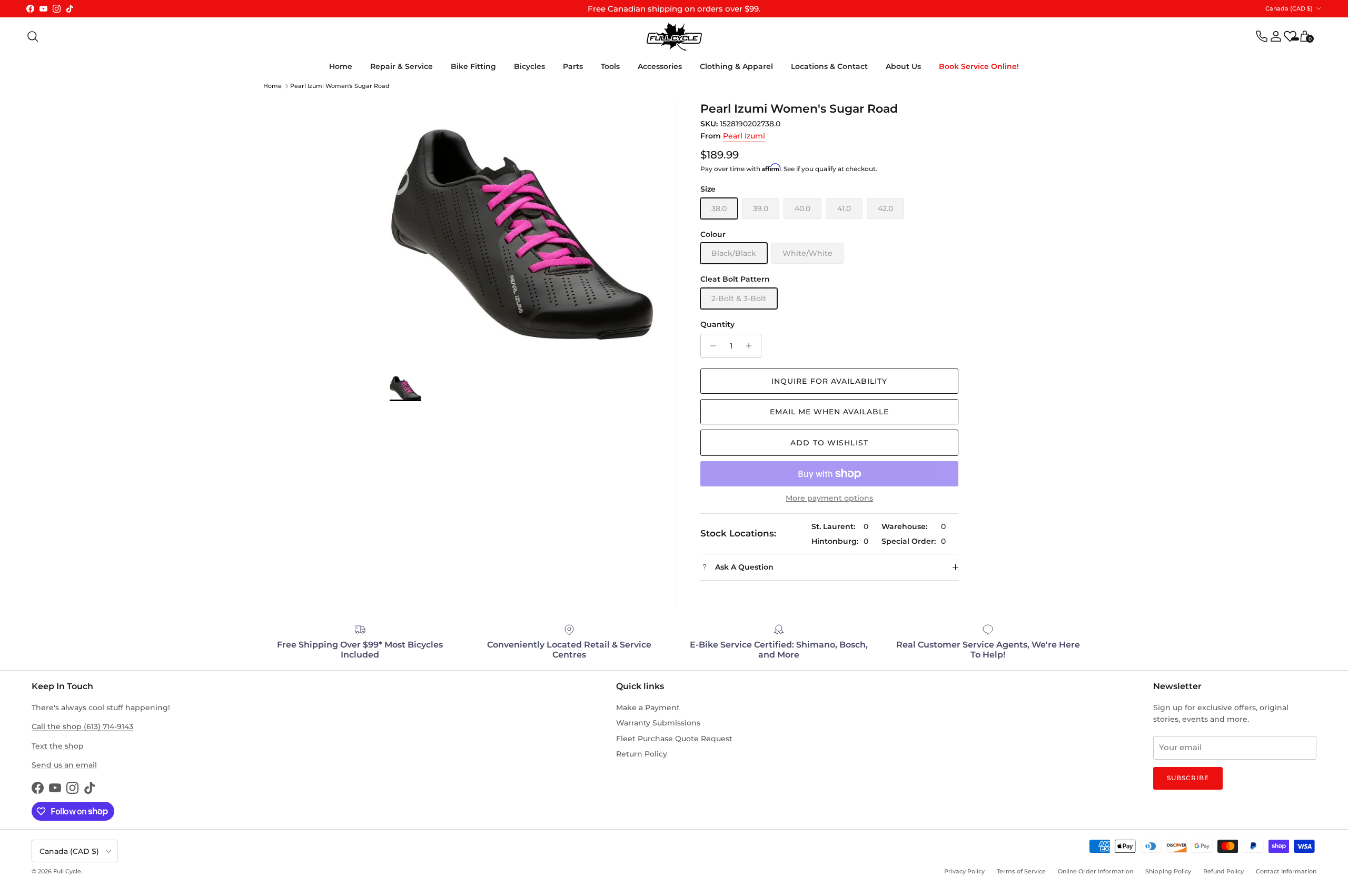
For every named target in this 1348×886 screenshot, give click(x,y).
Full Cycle (67, 871)
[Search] (32, 36)
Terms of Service (1021, 871)
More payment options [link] (829, 498)
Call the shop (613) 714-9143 (82, 726)
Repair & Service (401, 66)
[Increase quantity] (751, 345)
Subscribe (1188, 778)
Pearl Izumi (744, 136)
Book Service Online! (979, 66)
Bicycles (529, 66)
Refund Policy (1223, 871)
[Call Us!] (1261, 36)
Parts (573, 66)
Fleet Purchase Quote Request (674, 738)
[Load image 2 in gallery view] (521, 233)
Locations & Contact (829, 66)
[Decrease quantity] (710, 345)
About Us (903, 66)
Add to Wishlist (829, 442)
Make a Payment (648, 707)
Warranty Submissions (658, 723)
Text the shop (58, 746)
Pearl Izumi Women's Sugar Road (340, 85)
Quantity (717, 324)
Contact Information (1286, 871)
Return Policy (641, 754)
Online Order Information (1095, 871)
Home (340, 66)
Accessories (660, 66)
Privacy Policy (964, 871)
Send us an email (64, 765)
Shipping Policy (1168, 871)
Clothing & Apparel (736, 66)
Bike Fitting (473, 66)
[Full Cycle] (674, 37)
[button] (829, 411)
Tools (610, 66)
